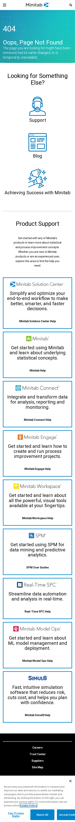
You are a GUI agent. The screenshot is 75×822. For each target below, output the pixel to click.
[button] (70, 5)
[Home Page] (38, 5)
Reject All (42, 814)
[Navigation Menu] (4, 5)
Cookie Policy (28, 805)
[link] (37, 747)
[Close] (70, 781)
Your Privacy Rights (16, 815)
